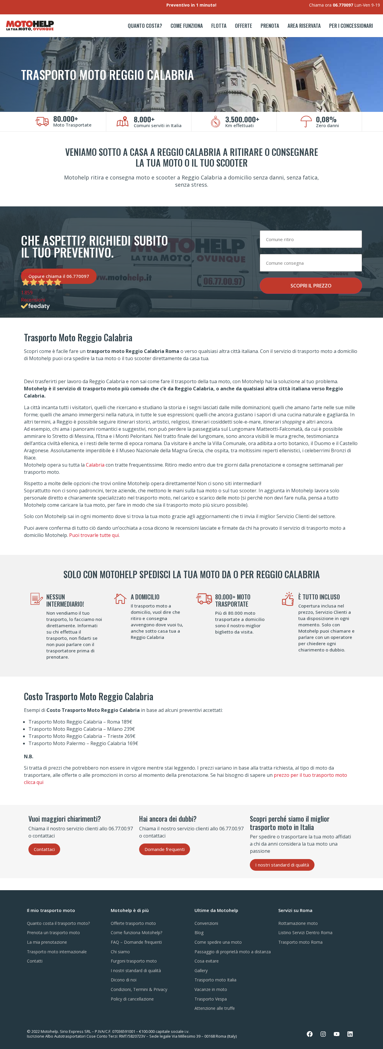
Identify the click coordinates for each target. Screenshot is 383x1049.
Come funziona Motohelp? (136, 932)
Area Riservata (304, 25)
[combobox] (311, 239)
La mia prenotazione (47, 942)
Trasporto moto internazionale (57, 951)
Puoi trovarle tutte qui (94, 535)
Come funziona (187, 25)
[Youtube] (337, 1034)
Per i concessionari (351, 25)
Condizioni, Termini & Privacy (139, 989)
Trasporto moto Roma (300, 942)
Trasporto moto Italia (215, 980)
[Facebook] (310, 1034)
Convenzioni (206, 923)
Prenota (270, 25)
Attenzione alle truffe (214, 1008)
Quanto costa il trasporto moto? (58, 923)
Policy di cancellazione (132, 999)
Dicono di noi (123, 980)
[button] (44, 849)
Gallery (201, 970)
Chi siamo (120, 951)
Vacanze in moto (210, 989)
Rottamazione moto (298, 923)
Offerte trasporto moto (133, 923)
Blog (198, 932)
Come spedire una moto (218, 942)
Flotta (219, 25)
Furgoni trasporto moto (134, 961)
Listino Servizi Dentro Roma (305, 932)
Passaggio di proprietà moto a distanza (232, 951)
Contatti (34, 961)
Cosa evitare (206, 961)
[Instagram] (323, 1034)
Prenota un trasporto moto (53, 932)
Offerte (243, 25)
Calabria (95, 465)
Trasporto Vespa (210, 999)
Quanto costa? (145, 25)
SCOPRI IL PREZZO (311, 285)
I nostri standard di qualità (136, 970)
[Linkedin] (350, 1034)
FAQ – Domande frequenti (136, 942)
